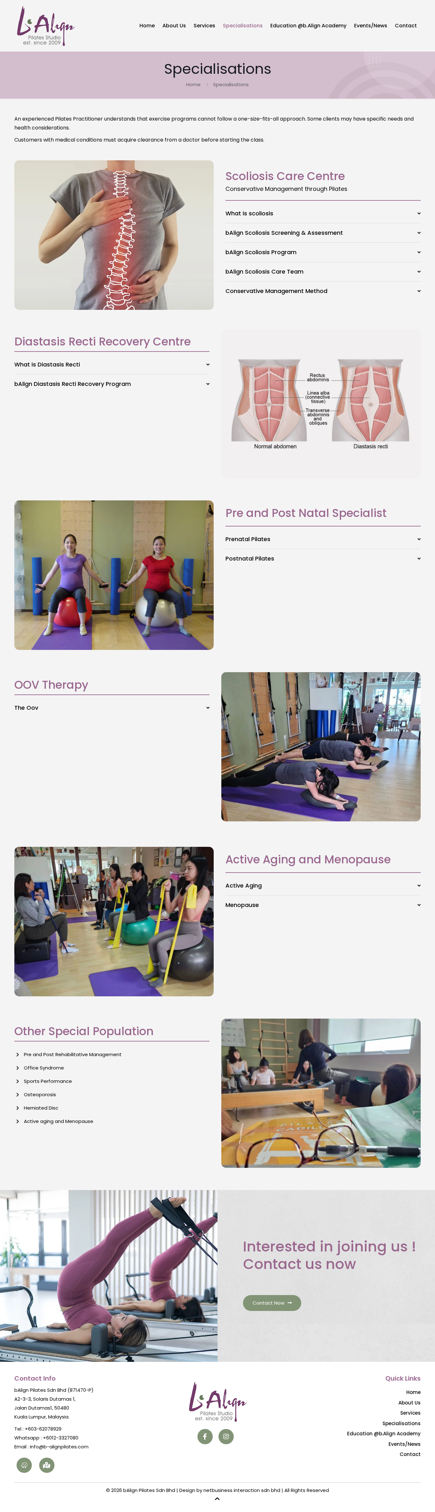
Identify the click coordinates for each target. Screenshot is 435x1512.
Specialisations (401, 1423)
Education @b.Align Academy (384, 1433)
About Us (409, 1402)
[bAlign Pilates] (45, 25)
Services (410, 1413)
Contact (410, 1454)
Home (193, 84)
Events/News (405, 1444)
